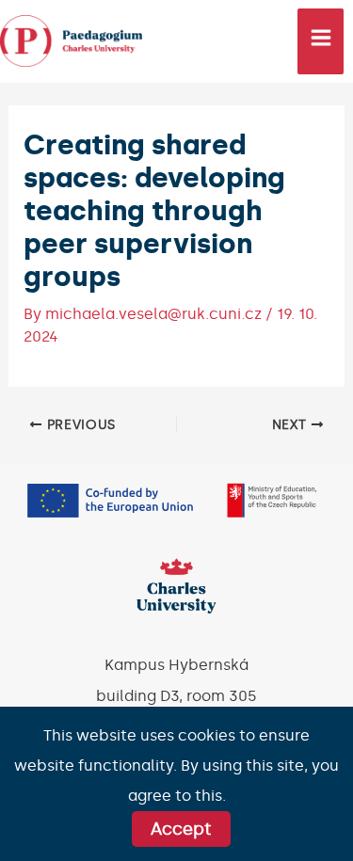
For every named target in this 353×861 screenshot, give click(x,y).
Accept (181, 829)
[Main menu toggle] (320, 41)
